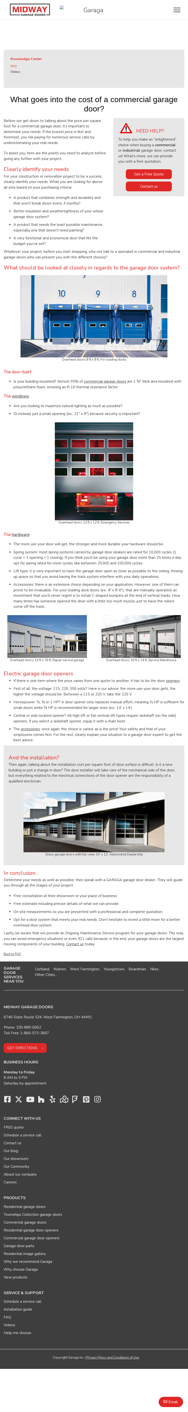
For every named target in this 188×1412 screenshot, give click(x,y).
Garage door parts (19, 1245)
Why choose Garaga (21, 1269)
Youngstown (114, 969)
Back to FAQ (12, 954)
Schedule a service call (22, 1135)
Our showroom (16, 1158)
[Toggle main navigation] (177, 9)
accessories (30, 729)
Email (173, 1402)
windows (20, 396)
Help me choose (17, 1332)
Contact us (149, 186)
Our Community (16, 1166)
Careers (10, 1182)
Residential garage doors (25, 1206)
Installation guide (18, 1309)
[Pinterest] (86, 1100)
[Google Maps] (63, 1100)
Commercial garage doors (25, 1222)
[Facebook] (7, 1100)
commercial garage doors (105, 381)
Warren (59, 969)
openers (173, 680)
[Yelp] (52, 1100)
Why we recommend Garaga (28, 1261)
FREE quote (14, 1127)
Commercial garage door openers (31, 1238)
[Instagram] (97, 1100)
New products (15, 1277)
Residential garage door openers (31, 1230)
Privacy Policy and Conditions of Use (112, 1357)
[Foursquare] (75, 1100)
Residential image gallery (25, 1253)
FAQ (14, 66)
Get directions (22, 1048)
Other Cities (45, 974)
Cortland (42, 969)
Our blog (11, 1150)
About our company (20, 1174)
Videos (15, 72)
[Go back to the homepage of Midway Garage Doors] (30, 10)
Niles (154, 969)
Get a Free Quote (149, 174)
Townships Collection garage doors (33, 1214)
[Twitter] (18, 1100)
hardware (20, 534)
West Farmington (84, 969)
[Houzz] (41, 1100)
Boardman (137, 969)
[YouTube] (30, 1100)
